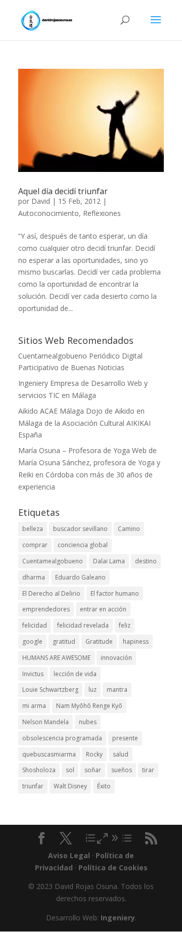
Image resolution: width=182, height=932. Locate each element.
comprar (35, 545)
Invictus (32, 674)
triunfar (32, 786)
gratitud (64, 641)
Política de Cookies (113, 867)
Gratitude (99, 641)
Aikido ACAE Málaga (51, 411)
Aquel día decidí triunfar (63, 191)
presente (125, 738)
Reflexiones (102, 213)
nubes (88, 722)
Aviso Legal (69, 855)
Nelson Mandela (45, 722)
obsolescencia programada (62, 738)
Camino (129, 528)
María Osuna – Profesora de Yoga (74, 450)
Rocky (94, 754)
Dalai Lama (109, 561)
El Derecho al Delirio (51, 593)
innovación (116, 657)
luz (92, 689)
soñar (92, 770)
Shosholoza (39, 770)
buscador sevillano (80, 528)
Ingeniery (33, 383)
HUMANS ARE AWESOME (56, 657)
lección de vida (75, 674)
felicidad (34, 625)
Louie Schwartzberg (50, 689)
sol (70, 770)
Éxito (104, 786)
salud (120, 754)
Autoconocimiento (48, 213)
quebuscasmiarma (49, 754)
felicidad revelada (83, 625)
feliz (124, 625)
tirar (148, 770)
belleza (32, 528)
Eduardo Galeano (80, 577)
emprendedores (46, 609)
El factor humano (114, 593)
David (40, 201)
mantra (117, 689)
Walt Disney (70, 786)
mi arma (34, 705)
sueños (121, 770)
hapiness (136, 641)
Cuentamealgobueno (52, 356)
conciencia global (83, 545)
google (32, 641)
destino (146, 561)
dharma (33, 577)
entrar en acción (103, 609)
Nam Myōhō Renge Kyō (89, 705)
